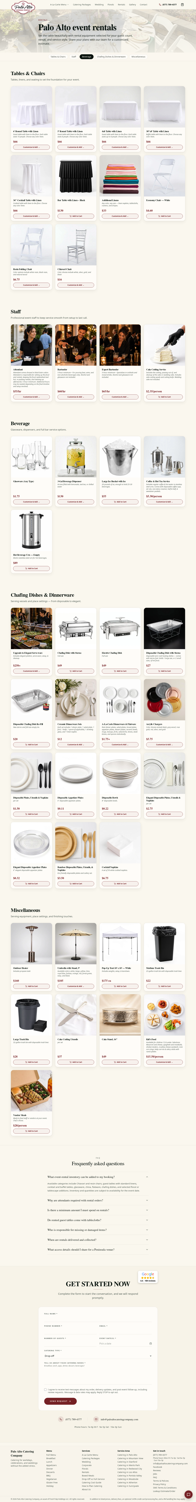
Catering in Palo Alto (127, 1454)
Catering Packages (82, 4)
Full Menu (51, 1454)
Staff (74, 56)
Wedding (99, 4)
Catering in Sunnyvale (128, 1486)
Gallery (132, 4)
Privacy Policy (159, 1484)
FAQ (155, 1477)
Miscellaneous (138, 56)
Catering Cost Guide (91, 1482)
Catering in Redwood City (130, 1468)
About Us (86, 1489)
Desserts (50, 1472)
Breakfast (50, 1458)
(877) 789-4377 (160, 1454)
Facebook (157, 1467)
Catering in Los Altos (127, 1472)
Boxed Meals (88, 1475)
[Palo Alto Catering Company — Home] (23, 7)
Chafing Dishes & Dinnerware (111, 56)
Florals (111, 4)
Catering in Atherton (127, 1482)
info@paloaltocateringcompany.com (170, 1463)
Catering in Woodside (128, 1479)
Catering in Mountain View (130, 1458)
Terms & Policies (161, 1480)
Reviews (157, 1470)
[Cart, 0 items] (182, 4)
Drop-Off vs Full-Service (93, 1479)
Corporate (87, 1465)
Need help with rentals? (176, 1484)
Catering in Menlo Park (129, 1465)
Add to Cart (77, 216)
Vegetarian (51, 1479)
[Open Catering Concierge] (189, 1494)
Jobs (155, 1473)
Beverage (86, 56)
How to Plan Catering (92, 1486)
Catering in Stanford (127, 1461)
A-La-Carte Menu (58, 4)
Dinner (49, 1468)
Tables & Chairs (58, 56)
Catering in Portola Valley (130, 1475)
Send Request (59, 1401)
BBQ (48, 1475)
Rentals (121, 4)
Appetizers (51, 1465)
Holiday (50, 1486)
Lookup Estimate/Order (164, 1491)
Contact (143, 4)
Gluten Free (52, 1482)
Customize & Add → (31, 147)
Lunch (49, 1461)
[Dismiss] (190, 1483)
